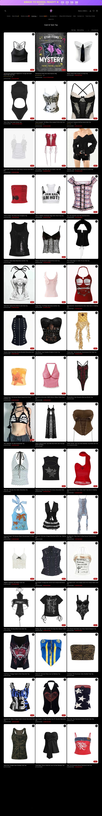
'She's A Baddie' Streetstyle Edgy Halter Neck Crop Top (49, 215)
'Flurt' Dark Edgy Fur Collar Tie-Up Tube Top (78, 260)
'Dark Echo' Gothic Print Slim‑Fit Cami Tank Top (16, 305)
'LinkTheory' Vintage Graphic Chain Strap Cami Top (16, 673)
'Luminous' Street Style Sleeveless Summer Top (16, 260)
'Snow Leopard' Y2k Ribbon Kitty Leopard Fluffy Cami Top (50, 122)
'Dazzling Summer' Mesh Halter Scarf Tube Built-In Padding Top (82, 490)
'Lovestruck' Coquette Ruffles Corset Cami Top (79, 122)
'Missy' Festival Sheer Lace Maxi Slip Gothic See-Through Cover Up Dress (50, 444)
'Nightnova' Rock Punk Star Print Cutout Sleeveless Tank (49, 489)
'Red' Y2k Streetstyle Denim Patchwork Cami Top (79, 765)
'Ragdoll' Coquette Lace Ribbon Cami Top (14, 582)
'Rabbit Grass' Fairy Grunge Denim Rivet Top (15, 810)
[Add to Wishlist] (33, 34)
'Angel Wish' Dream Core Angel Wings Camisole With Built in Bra (19, 170)
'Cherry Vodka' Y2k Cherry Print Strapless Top (15, 215)
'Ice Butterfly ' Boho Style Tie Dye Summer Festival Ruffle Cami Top (81, 537)
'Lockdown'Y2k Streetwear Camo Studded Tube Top (80, 673)
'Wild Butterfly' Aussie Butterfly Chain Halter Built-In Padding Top (82, 306)
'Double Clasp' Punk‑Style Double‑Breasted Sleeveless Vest (19, 352)
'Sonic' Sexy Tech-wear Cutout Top (13, 122)
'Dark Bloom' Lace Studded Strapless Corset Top (47, 352)
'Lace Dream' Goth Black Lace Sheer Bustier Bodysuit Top (81, 628)
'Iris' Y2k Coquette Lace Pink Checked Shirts (78, 215)
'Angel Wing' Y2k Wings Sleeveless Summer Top (47, 305)
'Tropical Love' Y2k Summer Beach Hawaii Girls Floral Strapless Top (17, 398)
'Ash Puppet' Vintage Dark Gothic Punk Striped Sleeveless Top (50, 583)
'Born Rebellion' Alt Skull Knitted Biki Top (14, 443)
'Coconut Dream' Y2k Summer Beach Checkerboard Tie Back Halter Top (19, 537)
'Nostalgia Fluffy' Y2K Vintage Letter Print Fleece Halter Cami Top (82, 583)
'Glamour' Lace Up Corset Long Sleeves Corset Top (80, 169)
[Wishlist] (93, 11)
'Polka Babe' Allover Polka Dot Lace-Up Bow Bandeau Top (49, 765)
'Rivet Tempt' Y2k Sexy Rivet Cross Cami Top (15, 628)
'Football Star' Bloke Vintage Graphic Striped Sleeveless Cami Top (19, 719)
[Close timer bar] (100, 2)
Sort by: (73, 30)
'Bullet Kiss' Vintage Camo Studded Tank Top (15, 765)
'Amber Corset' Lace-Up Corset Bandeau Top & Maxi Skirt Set (82, 443)
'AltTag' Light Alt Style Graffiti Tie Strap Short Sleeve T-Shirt (50, 628)
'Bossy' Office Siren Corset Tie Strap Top (77, 73)
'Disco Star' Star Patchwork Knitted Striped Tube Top (80, 719)
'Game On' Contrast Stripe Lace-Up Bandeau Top (47, 673)
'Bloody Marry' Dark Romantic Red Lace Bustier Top (80, 397)
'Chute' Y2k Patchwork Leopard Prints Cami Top (47, 260)
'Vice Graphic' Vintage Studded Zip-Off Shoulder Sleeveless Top (50, 719)
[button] (5, 11)
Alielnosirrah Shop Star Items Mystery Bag (46, 73)
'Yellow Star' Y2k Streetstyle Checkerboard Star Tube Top (81, 352)
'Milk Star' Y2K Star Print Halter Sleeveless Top (16, 489)
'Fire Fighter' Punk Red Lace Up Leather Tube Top (48, 169)
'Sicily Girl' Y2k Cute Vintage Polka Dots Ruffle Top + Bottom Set (50, 537)
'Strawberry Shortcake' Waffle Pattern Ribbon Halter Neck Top (50, 398)
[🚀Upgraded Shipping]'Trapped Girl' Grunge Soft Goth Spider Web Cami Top (18, 74)
